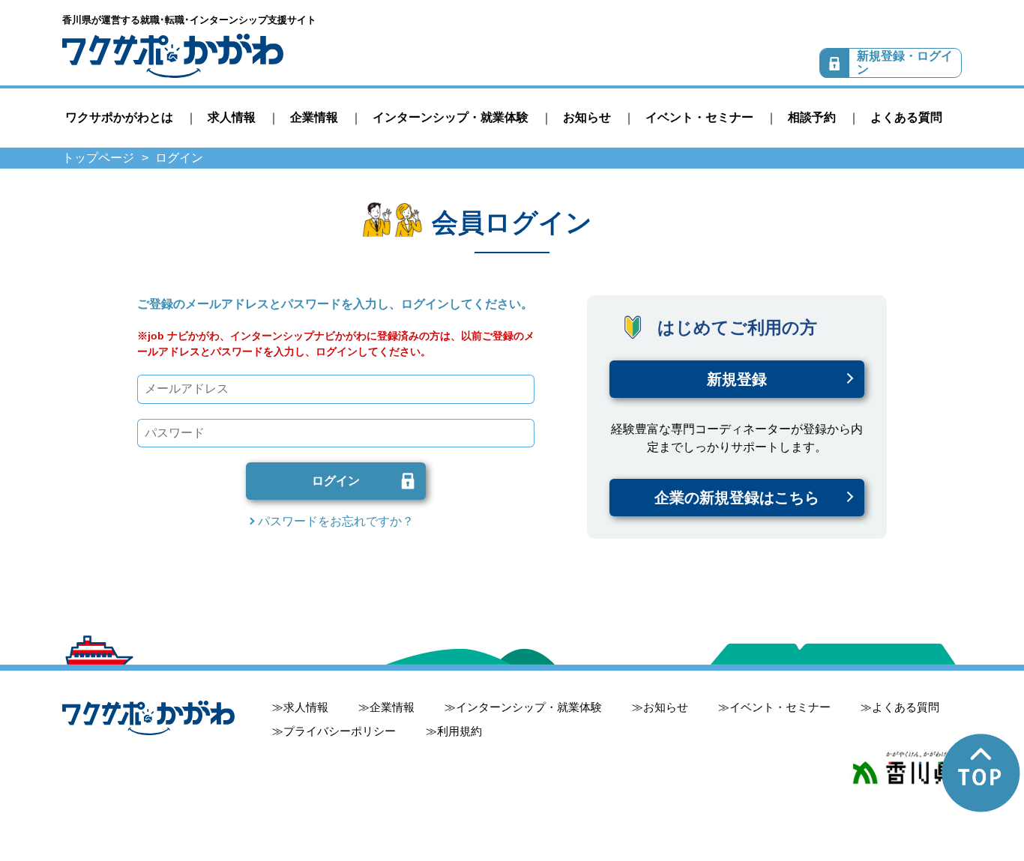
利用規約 (459, 731)
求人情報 (232, 117)
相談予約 (812, 117)
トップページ (98, 157)
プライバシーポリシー (339, 731)
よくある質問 (906, 117)
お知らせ (587, 117)
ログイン (336, 480)
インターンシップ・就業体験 (450, 117)
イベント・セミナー (699, 117)
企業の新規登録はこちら (736, 497)
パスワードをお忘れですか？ (336, 521)
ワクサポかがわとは (119, 117)
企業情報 (314, 117)
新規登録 (737, 379)
